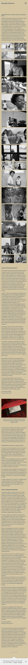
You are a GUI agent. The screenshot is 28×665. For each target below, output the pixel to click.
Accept (15, 662)
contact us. (22, 441)
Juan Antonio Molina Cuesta (9, 434)
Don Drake (16, 440)
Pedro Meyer (18, 21)
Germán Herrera (7, 3)
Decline (20, 662)
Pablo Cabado (4, 24)
